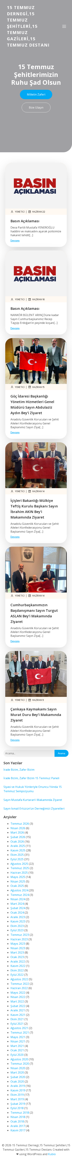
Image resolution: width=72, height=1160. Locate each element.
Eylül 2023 (17, 930)
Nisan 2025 (17, 881)
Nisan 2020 (17, 1068)
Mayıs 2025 (17, 877)
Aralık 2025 (17, 846)
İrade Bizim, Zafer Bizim (18, 770)
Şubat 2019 (17, 1104)
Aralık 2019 (17, 1086)
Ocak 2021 (17, 1050)
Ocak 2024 (17, 912)
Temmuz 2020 (19, 1064)
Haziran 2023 (19, 939)
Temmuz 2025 (19, 868)
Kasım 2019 (17, 1090)
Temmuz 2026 (19, 824)
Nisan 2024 (17, 899)
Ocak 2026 (17, 841)
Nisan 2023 (17, 948)
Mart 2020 (17, 1072)
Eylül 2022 (17, 975)
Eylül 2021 (17, 1024)
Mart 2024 (17, 904)
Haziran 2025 (19, 873)
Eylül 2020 (17, 1055)
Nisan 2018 (17, 1117)
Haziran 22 (38, 211)
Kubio (52, 1154)
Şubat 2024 (17, 908)
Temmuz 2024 (19, 895)
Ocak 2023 (17, 957)
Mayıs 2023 (17, 944)
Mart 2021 (17, 1046)
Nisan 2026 (17, 828)
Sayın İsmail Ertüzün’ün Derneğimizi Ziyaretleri (33, 808)
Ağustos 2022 (19, 979)
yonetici (20, 211)
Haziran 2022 (19, 988)
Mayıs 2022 (17, 993)
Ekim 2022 (17, 970)
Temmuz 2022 (19, 984)
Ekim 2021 (17, 1019)
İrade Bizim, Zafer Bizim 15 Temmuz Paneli (31, 778)
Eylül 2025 (17, 859)
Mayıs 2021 (17, 1037)
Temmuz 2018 (19, 1113)
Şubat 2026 (17, 837)
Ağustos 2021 (19, 1028)
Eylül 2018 (17, 1108)
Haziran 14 (38, 491)
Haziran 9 (38, 699)
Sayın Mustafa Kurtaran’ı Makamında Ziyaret (32, 800)
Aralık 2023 (17, 917)
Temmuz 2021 (19, 1032)
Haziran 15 (38, 387)
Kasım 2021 (17, 1015)
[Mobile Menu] (64, 26)
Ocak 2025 (17, 886)
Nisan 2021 (17, 1041)
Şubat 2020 (17, 1077)
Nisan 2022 (17, 997)
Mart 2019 (17, 1099)
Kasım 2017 (17, 1130)
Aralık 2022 (17, 961)
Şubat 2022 (17, 1006)
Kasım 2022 (17, 966)
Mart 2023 (17, 952)
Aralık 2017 (17, 1126)
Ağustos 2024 (19, 890)
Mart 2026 (17, 832)
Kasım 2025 (17, 850)
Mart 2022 (17, 1001)
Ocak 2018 (17, 1121)
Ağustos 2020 (19, 1059)
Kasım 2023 (17, 921)
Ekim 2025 (17, 855)
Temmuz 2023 (19, 935)
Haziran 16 (38, 299)
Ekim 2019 (17, 1095)
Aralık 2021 (17, 1010)
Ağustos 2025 (19, 864)
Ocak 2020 (17, 1081)
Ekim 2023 (17, 926)
